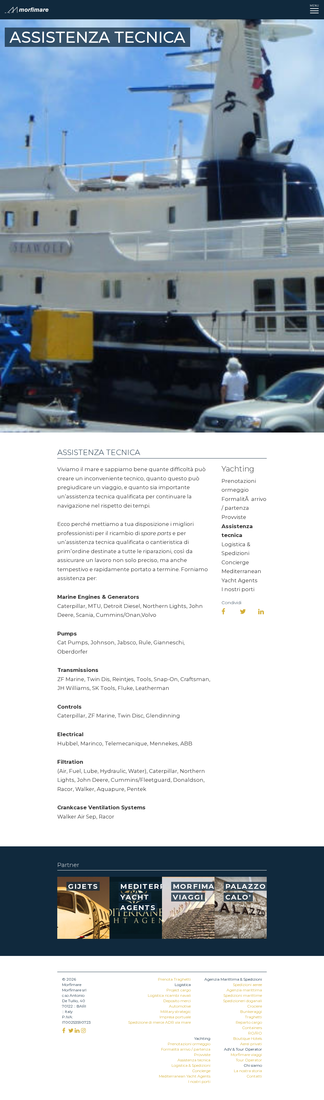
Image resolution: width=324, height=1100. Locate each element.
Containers (252, 1027)
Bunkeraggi (251, 1011)
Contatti (254, 1076)
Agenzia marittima (244, 990)
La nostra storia (248, 1070)
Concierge (235, 562)
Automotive (180, 1006)
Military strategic (175, 1011)
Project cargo (178, 990)
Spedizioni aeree (247, 984)
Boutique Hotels (247, 1038)
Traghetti (253, 1017)
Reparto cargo (249, 1022)
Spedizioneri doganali (242, 1000)
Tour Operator (249, 1060)
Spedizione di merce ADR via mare (159, 1022)
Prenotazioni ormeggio (189, 1043)
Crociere (254, 1006)
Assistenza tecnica (194, 1060)
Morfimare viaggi (246, 1054)
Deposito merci (177, 1000)
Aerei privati (251, 1043)
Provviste (233, 517)
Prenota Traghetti (174, 979)
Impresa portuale (175, 1017)
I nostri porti (237, 589)
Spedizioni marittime (242, 995)
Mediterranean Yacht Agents (184, 1076)
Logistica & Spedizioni (190, 1065)
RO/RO (255, 1033)
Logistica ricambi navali (169, 995)
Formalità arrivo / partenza (185, 1049)
